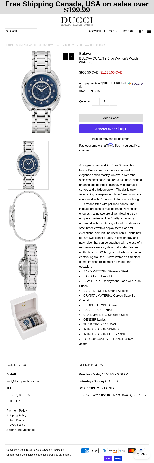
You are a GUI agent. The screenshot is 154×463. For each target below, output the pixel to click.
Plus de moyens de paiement (111, 138)
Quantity (84, 101)
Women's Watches (28, 45)
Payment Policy (16, 410)
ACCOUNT (95, 31)
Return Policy (15, 420)
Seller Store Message (20, 429)
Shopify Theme (52, 450)
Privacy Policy (15, 425)
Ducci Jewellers (35, 450)
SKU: (82, 90)
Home (10, 45)
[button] (111, 85)
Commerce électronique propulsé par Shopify (46, 454)
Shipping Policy (16, 415)
